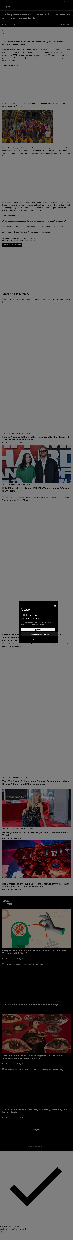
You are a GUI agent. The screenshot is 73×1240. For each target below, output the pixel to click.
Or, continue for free (38, 639)
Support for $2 (38, 630)
